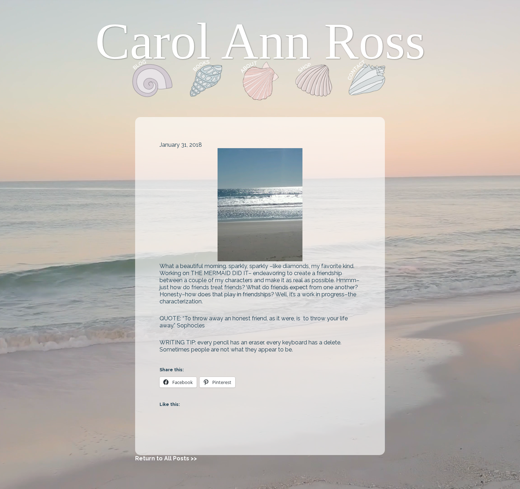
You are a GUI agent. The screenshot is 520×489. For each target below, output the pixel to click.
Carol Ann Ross (260, 41)
